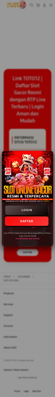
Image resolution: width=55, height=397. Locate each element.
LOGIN (27, 210)
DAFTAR (26, 221)
